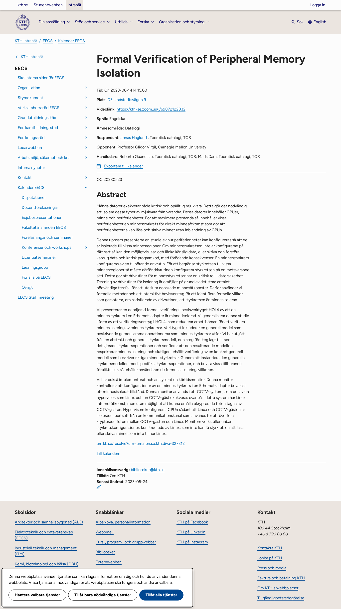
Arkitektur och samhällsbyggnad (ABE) (49, 522)
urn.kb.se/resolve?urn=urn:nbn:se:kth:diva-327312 (141, 443)
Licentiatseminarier (39, 257)
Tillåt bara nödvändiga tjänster (102, 595)
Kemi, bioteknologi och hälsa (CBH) (46, 564)
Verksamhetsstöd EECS (38, 107)
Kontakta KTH (269, 548)
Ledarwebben (30, 147)
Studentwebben (48, 4)
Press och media (271, 568)
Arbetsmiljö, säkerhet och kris (44, 157)
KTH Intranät (26, 40)
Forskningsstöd (31, 137)
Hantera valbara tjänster (37, 595)
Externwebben (109, 562)
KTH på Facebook (192, 522)
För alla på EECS (36, 277)
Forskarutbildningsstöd (38, 127)
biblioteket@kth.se (148, 469)
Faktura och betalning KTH (281, 578)
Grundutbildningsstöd (37, 117)
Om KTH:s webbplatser (277, 588)
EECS (48, 40)
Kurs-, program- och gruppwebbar (126, 542)
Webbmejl (105, 532)
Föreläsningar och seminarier (47, 237)
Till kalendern (108, 453)
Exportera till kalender (123, 166)
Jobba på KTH (269, 558)
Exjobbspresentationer (41, 217)
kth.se (22, 4)
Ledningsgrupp (35, 267)
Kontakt (25, 177)
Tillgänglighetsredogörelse (280, 598)
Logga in (317, 4)
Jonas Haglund (134, 137)
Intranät (74, 4)
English (320, 21)
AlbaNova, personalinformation (123, 522)
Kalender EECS (71, 40)
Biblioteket (105, 552)
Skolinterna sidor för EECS (41, 77)
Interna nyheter (31, 167)
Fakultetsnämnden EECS (44, 227)
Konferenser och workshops (46, 247)
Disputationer (34, 197)
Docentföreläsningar (40, 207)
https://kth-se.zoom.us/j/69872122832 (151, 109)
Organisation (29, 87)
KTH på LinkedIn (190, 532)
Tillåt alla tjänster (161, 595)
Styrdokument (30, 97)
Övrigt (27, 287)
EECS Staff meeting (36, 297)
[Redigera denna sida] (99, 487)
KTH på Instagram (192, 542)
